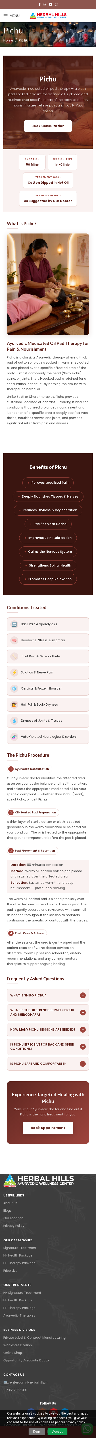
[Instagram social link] (45, 5)
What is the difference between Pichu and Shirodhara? (47, 1012)
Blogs (7, 1210)
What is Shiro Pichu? (47, 995)
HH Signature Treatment (22, 1292)
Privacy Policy (13, 1225)
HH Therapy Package (19, 1263)
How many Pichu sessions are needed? (47, 1029)
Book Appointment (48, 1127)
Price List (10, 1270)
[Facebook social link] (39, 5)
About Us (10, 1203)
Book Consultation (48, 126)
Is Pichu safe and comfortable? (47, 1064)
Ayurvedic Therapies (19, 1315)
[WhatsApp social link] (56, 5)
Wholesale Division (17, 1345)
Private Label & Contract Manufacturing (34, 1337)
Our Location (13, 1218)
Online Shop (12, 1352)
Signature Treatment (19, 1248)
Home (8, 40)
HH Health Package (18, 1255)
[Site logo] (48, 15)
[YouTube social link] (51, 5)
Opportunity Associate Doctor (26, 1360)
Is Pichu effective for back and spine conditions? (47, 1046)
